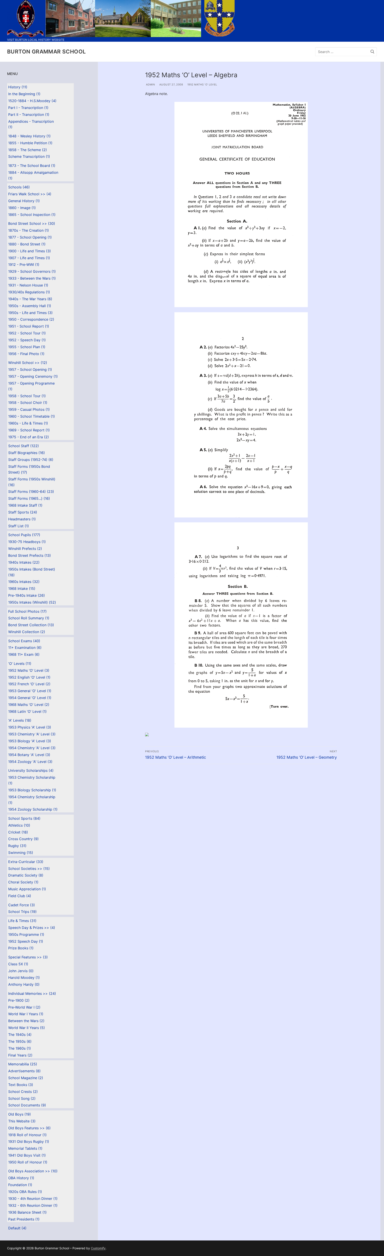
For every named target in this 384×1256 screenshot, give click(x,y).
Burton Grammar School (46, 51)
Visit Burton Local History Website (35, 39)
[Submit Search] (372, 51)
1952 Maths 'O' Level (201, 84)
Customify (98, 1248)
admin (150, 84)
